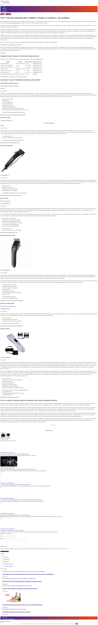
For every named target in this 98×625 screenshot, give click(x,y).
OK (76, 623)
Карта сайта (4, 617)
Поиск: (2, 4)
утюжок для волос (53, 42)
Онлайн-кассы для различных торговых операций (11, 530)
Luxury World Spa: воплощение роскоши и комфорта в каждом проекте (22, 581)
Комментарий (3, 546)
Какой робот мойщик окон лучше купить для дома (16, 612)
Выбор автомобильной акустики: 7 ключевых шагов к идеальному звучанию (17, 469)
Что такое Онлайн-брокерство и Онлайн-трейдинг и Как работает (15, 484)
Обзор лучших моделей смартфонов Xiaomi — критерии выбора (15, 515)
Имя (1, 535)
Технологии (4, 11)
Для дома (4, 8)
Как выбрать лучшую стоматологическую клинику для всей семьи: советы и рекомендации (28, 574)
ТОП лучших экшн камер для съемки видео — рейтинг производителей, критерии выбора (20, 499)
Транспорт (4, 9)
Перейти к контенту (4, 1)
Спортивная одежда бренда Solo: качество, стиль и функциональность (22, 604)
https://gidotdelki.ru (50, 123)
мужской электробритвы (13, 22)
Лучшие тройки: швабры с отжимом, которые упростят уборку (14, 453)
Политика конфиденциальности (8, 618)
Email (1, 538)
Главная (4, 6)
